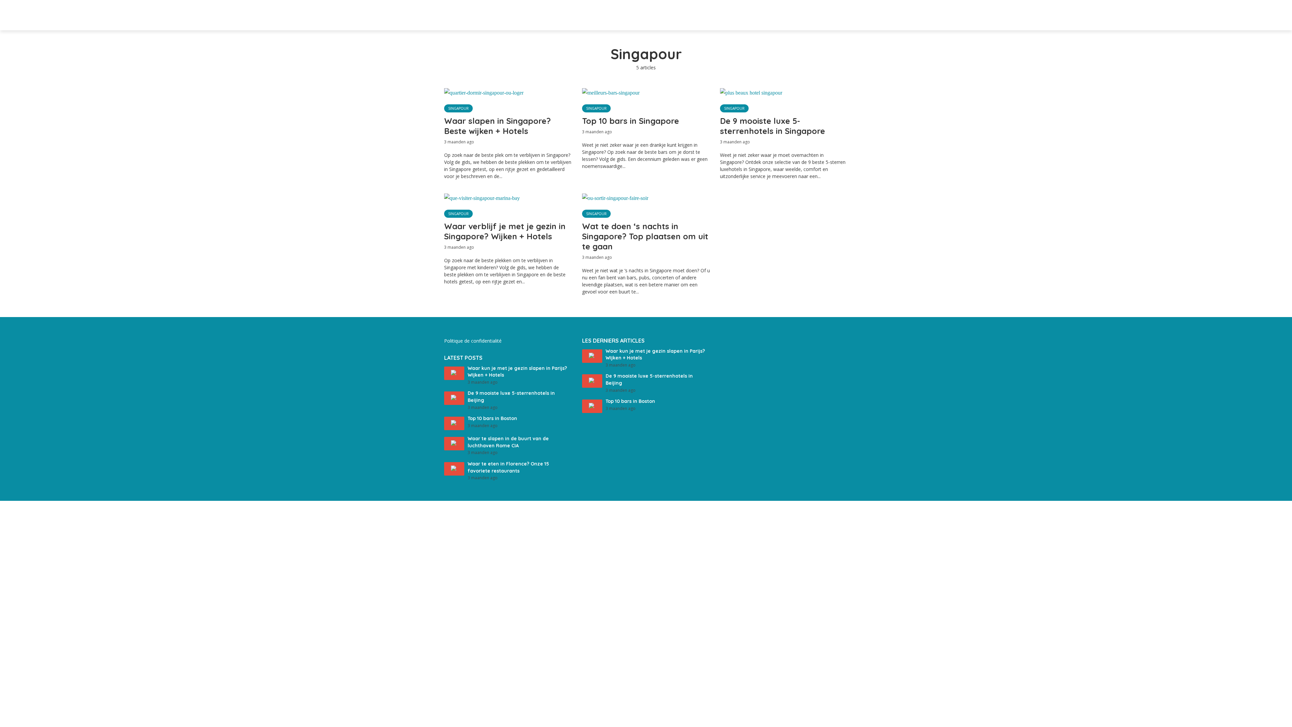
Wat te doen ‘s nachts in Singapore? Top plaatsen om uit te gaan (645, 236)
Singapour (458, 108)
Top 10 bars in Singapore (630, 121)
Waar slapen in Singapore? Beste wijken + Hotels (497, 126)
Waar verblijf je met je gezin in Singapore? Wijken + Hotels (505, 231)
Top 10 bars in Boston (492, 418)
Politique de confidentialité (473, 341)
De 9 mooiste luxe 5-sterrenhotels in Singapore (772, 126)
